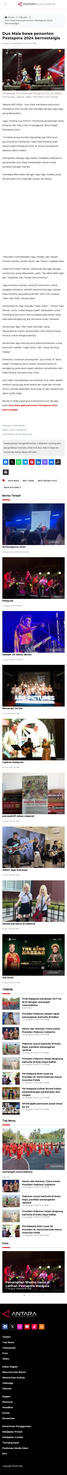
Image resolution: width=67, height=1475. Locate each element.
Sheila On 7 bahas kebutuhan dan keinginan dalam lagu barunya (29, 868)
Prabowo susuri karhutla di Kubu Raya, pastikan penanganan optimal (41, 1047)
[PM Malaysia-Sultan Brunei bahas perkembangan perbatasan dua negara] (11, 1093)
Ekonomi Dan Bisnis (14, 1372)
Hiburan (23, 17)
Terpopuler (9, 1347)
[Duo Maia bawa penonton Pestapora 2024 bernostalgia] (33, 1148)
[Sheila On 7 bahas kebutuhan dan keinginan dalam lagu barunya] (33, 847)
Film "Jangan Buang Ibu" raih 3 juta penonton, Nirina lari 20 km (31, 707)
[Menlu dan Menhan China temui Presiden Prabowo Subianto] (11, 1033)
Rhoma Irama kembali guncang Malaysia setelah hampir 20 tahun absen (32, 653)
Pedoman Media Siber (15, 1448)
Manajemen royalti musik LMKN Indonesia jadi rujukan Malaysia (31, 760)
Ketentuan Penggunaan (16, 1426)
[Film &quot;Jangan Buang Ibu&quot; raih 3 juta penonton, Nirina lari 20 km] (33, 685)
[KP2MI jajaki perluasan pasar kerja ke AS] (11, 1108)
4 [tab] (38, 1295)
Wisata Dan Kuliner (13, 1377)
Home (11, 17)
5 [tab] (42, 1295)
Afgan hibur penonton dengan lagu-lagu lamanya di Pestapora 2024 (33, 545)
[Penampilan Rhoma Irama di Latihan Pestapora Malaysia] (33, 577)
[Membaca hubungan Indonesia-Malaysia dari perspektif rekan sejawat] (33, 793)
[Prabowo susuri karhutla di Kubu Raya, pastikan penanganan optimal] (11, 1048)
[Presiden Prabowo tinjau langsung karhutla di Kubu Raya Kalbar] (11, 1063)
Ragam (6, 1396)
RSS (4, 1453)
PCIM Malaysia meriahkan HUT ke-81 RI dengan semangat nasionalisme (42, 1002)
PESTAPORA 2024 (47, 481)
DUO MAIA (13, 481)
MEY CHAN (28, 481)
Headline (7, 1407)
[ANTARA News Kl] (36, 4)
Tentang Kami (10, 1442)
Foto (5, 1243)
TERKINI (7, 989)
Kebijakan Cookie (12, 1437)
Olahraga (7, 1383)
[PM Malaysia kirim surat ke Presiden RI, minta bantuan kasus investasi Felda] (11, 1078)
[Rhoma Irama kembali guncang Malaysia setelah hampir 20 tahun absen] (33, 631)
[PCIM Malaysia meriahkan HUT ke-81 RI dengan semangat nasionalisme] (11, 1003)
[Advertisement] (33, 217)
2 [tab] (28, 1295)
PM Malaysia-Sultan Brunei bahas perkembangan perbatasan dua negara (41, 1092)
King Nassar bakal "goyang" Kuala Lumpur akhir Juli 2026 (32, 976)
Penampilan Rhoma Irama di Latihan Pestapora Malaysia (32, 599)
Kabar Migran (10, 1366)
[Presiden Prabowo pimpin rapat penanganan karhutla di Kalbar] (11, 1018)
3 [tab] (33, 1295)
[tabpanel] (33, 1272)
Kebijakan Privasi (12, 1431)
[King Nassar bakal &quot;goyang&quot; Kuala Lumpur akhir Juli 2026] (33, 954)
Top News (9, 1120)
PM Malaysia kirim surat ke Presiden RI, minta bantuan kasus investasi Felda (42, 1077)
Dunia (5, 1412)
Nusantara (8, 1418)
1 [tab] (24, 1295)
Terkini (6, 1337)
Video (5, 1358)
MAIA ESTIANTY (12, 487)
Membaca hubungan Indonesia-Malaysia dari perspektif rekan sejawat (30, 814)
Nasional (7, 1402)
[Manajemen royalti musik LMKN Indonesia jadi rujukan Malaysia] (33, 739)
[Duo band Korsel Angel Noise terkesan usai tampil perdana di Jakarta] (33, 900)
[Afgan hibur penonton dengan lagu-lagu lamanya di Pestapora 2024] (33, 524)
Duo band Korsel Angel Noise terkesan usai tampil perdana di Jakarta (29, 922)
